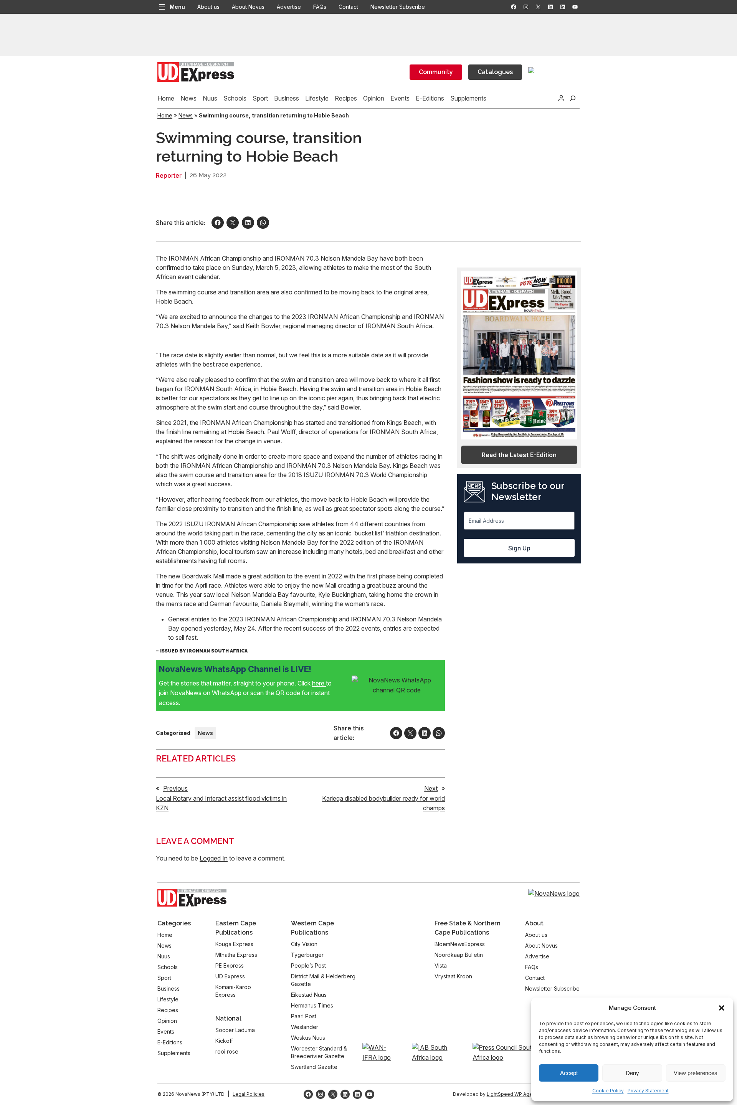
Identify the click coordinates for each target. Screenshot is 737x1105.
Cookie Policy (608, 1090)
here (319, 683)
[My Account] (561, 98)
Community (436, 72)
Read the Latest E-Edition (519, 455)
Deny (632, 1073)
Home (164, 115)
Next (431, 788)
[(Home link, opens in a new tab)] (191, 898)
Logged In (214, 858)
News (185, 115)
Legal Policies (248, 1094)
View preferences (695, 1073)
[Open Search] (573, 98)
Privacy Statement (648, 1090)
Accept (569, 1073)
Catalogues (495, 72)
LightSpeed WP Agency (513, 1094)
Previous (175, 788)
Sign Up (519, 548)
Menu (177, 6)
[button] (721, 1008)
